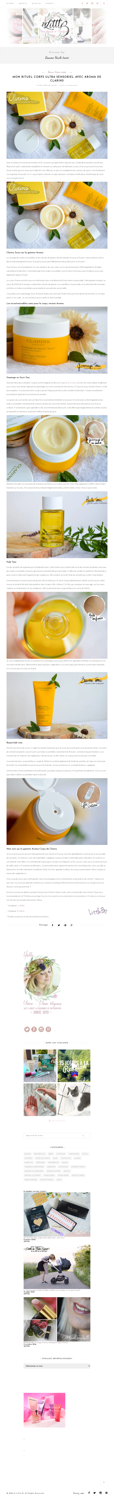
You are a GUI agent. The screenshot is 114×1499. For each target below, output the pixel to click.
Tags (59, 1179)
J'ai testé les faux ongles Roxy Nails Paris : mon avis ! (44, 1238)
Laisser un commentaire (68, 85)
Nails (65, 1162)
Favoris (28, 1158)
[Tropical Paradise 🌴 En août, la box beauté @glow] (40, 1066)
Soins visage (46, 1179)
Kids (55, 1158)
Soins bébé (49, 1175)
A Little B (20, 911)
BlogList (36, 3)
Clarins (29, 174)
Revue (51, 72)
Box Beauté (39, 1154)
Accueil (10, 3)
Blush (27, 1154)
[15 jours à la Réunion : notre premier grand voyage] (74, 1066)
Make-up (29, 1162)
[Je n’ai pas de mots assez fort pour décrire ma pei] (74, 1099)
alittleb (54, 85)
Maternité (53, 1162)
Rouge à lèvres (32, 1175)
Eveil (85, 1154)
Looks (77, 1158)
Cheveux (61, 1154)
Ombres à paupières (34, 1166)
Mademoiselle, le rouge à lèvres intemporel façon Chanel (46, 1342)
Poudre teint (78, 1166)
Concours (74, 1154)
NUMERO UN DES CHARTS (35, 1191)
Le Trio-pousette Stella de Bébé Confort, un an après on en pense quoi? (52, 1290)
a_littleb (21, 905)
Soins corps (60, 72)
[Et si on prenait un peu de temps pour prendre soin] (40, 1099)
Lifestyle (66, 1158)
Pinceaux (63, 1166)
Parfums (51, 1166)
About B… (23, 3)
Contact (49, 3)
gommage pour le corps (66, 382)
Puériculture (53, 1171)
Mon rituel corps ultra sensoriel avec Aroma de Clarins (57, 79)
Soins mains (31, 1179)
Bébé (51, 1154)
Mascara (40, 1162)
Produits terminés (34, 1171)
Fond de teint (43, 1158)
